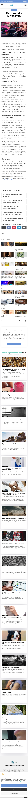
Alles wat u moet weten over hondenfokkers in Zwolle (13, 643)
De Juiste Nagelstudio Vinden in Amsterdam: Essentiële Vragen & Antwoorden (13, 394)
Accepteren (14, 785)
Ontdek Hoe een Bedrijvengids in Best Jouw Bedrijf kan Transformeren (13, 593)
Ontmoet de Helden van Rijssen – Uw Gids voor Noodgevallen (13, 544)
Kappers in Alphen (6, 692)
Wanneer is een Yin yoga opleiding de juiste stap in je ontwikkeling (20, 296)
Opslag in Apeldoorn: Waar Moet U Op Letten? (13, 419)
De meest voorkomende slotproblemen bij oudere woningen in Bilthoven (20, 277)
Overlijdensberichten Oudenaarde (10, 742)
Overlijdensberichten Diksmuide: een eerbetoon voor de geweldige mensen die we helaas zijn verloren (13, 718)
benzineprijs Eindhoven (8, 180)
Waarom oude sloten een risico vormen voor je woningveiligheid (20, 268)
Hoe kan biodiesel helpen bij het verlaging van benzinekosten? (14, 213)
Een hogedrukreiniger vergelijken (10, 667)
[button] (26, 774)
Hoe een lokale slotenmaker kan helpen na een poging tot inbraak (7, 277)
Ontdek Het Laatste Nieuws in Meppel (11, 617)
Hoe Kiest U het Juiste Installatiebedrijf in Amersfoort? (12, 568)
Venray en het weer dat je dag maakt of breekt (14, 518)
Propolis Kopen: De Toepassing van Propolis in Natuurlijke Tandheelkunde (13, 370)
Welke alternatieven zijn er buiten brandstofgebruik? (14, 219)
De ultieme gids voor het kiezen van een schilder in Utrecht (12, 469)
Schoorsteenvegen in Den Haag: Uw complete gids (13, 444)
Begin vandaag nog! (14, 330)
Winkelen (14, 9)
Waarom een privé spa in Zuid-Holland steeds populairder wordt (6, 287)
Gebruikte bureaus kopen (6, 295)
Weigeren (14, 789)
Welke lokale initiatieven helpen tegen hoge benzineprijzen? (14, 201)
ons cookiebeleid (17, 781)
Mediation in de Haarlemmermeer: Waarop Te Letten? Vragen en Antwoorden (13, 494)
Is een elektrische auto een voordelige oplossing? (14, 207)
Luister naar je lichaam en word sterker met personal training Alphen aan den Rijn (7, 258)
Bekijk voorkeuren (14, 793)
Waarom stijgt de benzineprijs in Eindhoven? (14, 195)
